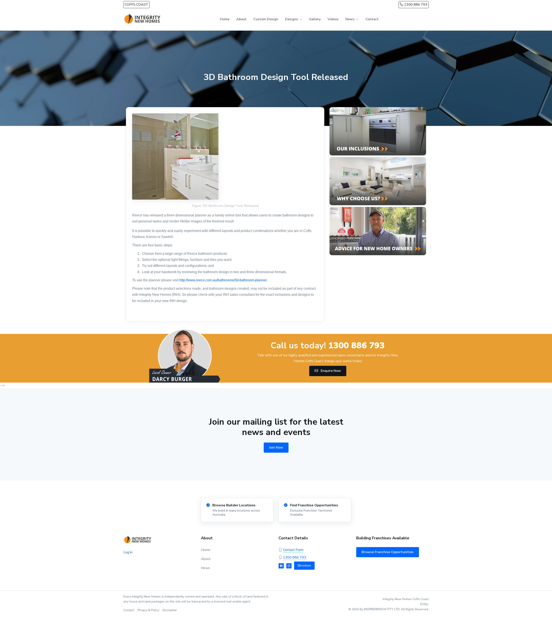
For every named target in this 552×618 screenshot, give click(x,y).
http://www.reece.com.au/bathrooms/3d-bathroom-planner (223, 280)
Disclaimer (170, 610)
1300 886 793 (415, 4)
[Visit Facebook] (281, 565)
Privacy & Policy (148, 610)
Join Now (276, 447)
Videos (333, 19)
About (241, 19)
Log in (127, 552)
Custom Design (265, 19)
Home (224, 19)
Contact (372, 19)
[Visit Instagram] (289, 565)
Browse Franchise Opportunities (388, 552)
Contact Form (293, 550)
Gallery (315, 19)
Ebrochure (304, 566)
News (205, 568)
